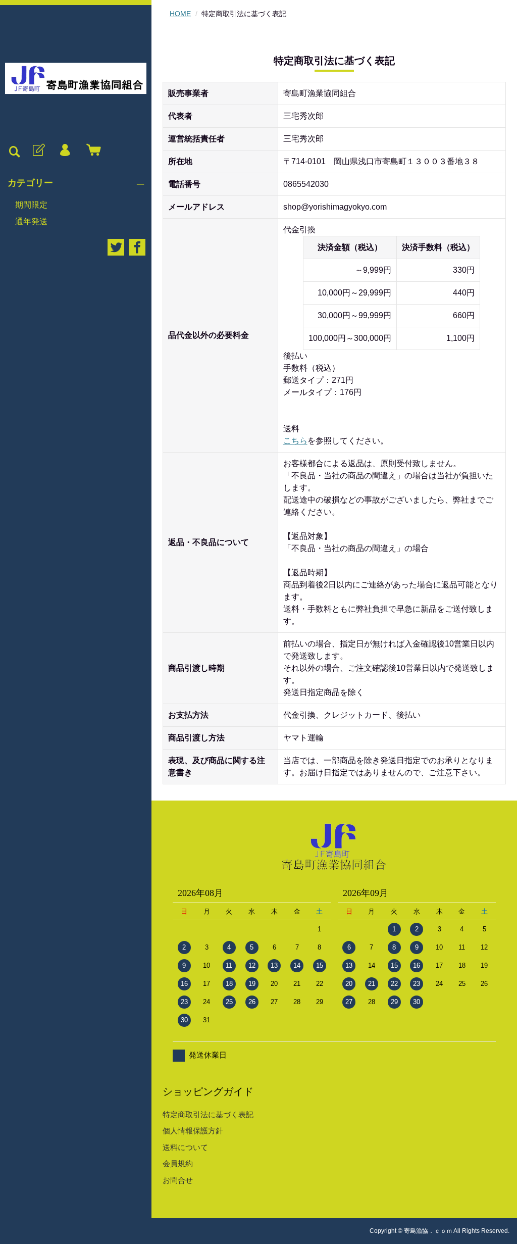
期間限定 (31, 205)
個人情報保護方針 (193, 1130)
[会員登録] (37, 150)
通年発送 (31, 221)
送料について (185, 1147)
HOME (180, 14)
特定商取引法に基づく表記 (208, 1114)
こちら (295, 440)
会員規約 (178, 1163)
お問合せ (178, 1180)
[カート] (91, 150)
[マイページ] (64, 150)
